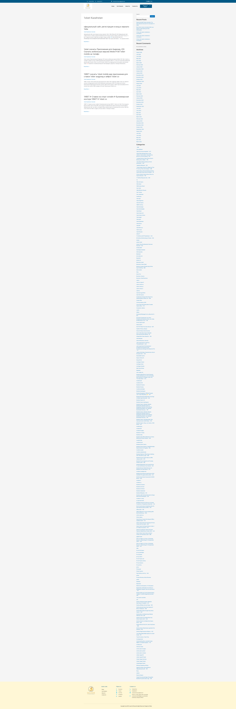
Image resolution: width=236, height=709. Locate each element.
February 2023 (139, 118)
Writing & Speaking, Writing (142, 665)
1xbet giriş (138, 219)
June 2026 (138, 56)
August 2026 (139, 52)
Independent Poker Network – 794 (143, 336)
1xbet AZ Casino (139, 202)
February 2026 (139, 64)
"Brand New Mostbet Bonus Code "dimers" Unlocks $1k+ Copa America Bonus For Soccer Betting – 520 (144, 155)
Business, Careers (140, 276)
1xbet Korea (139, 223)
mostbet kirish (139, 442)
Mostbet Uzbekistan (140, 490)
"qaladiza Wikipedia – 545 (142, 165)
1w (137, 179)
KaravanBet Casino (140, 355)
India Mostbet (139, 338)
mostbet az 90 (139, 382)
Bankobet (138, 254)
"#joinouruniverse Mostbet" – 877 (143, 151)
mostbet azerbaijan (140, 389)
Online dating (139, 517)
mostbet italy (139, 440)
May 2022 (138, 137)
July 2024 (138, 85)
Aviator (137, 240)
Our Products (120, 6)
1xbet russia (139, 229)
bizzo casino (139, 269)
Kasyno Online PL (140, 357)
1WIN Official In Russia (141, 190)
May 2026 (138, 58)
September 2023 (140, 106)
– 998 (137, 147)
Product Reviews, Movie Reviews (143, 577)
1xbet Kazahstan (87, 31)
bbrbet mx (138, 260)
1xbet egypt (138, 217)
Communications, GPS (141, 302)
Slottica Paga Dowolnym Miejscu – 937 (144, 631)
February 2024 (139, 96)
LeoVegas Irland (139, 364)
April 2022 (138, 139)
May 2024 (138, 89)
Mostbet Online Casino (141, 444)
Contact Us (135, 6)
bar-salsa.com (139, 256)
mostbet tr (138, 480)
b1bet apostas (139, 251)
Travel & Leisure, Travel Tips (142, 637)
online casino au (140, 515)
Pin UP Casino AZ (140, 558)
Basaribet (138, 258)
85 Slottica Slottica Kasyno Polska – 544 (145, 238)
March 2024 (139, 94)
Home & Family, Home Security (143, 330)
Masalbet (138, 370)
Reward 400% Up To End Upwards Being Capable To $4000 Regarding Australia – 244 (145, 594)
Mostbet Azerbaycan (140, 391)
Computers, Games (140, 308)
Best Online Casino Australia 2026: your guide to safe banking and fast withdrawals (145, 29)
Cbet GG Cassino (140, 294)
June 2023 (138, 110)
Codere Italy (139, 300)
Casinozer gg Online (140, 292)
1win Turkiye (139, 192)
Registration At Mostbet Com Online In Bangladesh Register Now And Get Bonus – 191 (145, 589)
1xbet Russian (139, 231)
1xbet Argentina (139, 200)
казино (138, 673)
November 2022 (139, 125)
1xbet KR (138, 225)
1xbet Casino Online (140, 215)
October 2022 (139, 127)
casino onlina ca (139, 284)
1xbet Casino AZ (139, 213)
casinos (138, 290)
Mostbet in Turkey (140, 432)
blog (137, 272)
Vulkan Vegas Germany (141, 659)
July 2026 (138, 54)
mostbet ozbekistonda (141, 452)
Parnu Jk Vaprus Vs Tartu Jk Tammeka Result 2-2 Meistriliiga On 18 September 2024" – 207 (145, 545)
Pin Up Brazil (139, 554)
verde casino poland (140, 650)
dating (137, 312)
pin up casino (139, 556)
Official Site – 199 (140, 509)
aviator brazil (139, 242)
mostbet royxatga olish (141, 471)
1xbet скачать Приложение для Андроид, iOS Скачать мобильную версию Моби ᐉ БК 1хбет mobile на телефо (104, 51)
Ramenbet (138, 583)
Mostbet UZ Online (140, 488)
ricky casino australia (141, 597)
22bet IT (138, 233)
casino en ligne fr (140, 282)
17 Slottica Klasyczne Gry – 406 (143, 177)
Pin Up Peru (139, 565)
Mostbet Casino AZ (140, 400)
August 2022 (139, 131)
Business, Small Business (142, 278)
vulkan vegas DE (140, 655)
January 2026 (139, 66)
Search (138, 14)
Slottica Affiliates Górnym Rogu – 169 (144, 605)
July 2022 (138, 133)
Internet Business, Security (142, 340)
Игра (137, 671)
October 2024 (139, 79)
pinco (137, 567)
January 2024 (139, 98)
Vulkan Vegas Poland (141, 661)
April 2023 (138, 114)
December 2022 (139, 123)
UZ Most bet (139, 644)
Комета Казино (139, 675)
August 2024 (139, 83)
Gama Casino (139, 324)
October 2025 (139, 71)
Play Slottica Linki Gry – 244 (142, 573)
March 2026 (139, 62)
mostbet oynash (139, 450)
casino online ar (139, 286)
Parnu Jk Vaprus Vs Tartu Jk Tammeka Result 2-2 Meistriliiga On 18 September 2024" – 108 (145, 540)
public (137, 579)
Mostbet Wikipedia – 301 (141, 493)
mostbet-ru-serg (140, 498)
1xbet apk (138, 198)
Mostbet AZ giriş (140, 387)
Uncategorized (139, 639)
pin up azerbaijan (140, 552)
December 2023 (140, 100)
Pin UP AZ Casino (140, 550)
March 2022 (139, 141)
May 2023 (138, 112)
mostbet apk (139, 380)
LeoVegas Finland (140, 362)
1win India (138, 188)
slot (137, 599)
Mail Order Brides (140, 368)
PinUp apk (138, 569)
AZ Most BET (139, 247)
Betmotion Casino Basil (141, 264)
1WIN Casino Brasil (140, 186)
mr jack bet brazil (140, 500)
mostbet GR (139, 428)
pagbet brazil (139, 536)
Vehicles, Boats (139, 646)
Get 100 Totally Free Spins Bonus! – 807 (145, 326)
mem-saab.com (139, 372)
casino (137, 280)
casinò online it (139, 288)
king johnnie (139, 360)
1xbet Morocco (139, 227)
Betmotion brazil (140, 262)
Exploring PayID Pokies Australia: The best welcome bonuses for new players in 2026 (145, 24)
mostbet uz (138, 482)
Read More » (86, 41)
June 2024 (138, 87)
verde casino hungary (141, 648)
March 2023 (139, 116)
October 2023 (139, 104)
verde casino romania (141, 653)
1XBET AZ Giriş (139, 204)
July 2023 (138, 108)
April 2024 (138, 91)
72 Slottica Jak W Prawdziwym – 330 (144, 236)
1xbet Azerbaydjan (140, 209)
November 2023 (140, 102)
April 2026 (138, 60)
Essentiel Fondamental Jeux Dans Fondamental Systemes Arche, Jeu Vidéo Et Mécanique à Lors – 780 (145, 319)
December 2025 (139, 69)
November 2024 (140, 77)
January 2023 (139, 121)
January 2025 (139, 73)
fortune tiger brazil (140, 322)
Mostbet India (139, 434)
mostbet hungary (140, 430)
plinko (137, 575)
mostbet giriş (139, 426)
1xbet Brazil (138, 211)
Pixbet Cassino (139, 571)
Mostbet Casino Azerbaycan (142, 402)
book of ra (138, 274)
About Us (127, 6)
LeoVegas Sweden (140, 366)
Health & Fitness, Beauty (141, 328)
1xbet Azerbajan (139, 206)
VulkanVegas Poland (140, 663)
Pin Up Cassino (139, 562)
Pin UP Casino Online (141, 560)
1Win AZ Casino (139, 182)
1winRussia (138, 196)
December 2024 (140, 75)
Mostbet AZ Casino (140, 384)
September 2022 (140, 129)
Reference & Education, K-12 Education (144, 585)
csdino (137, 310)
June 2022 (138, 135)
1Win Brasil (138, 184)
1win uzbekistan (139, 194)
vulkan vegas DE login (141, 657)
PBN (137, 548)
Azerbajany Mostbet (140, 249)
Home (113, 6)
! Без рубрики (139, 149)
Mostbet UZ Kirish (140, 486)
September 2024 (140, 81)
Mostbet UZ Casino (140, 484)
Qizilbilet (138, 581)
